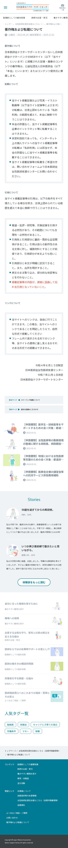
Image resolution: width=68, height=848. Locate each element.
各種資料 (21, 805)
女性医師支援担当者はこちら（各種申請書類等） (36, 24)
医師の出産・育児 (39, 18)
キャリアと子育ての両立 (45, 724)
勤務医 (10, 724)
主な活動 (21, 783)
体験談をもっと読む (34, 582)
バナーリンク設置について (30, 400)
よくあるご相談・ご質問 (16, 813)
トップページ (10, 24)
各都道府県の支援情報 (26, 795)
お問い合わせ (12, 818)
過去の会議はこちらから (29, 409)
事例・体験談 (23, 778)
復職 (37, 731)
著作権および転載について (17, 822)
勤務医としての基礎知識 (27, 764)
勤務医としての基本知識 (14, 18)
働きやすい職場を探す (26, 774)
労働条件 (11, 731)
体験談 (23, 724)
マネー (25, 731)
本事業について (24, 791)
